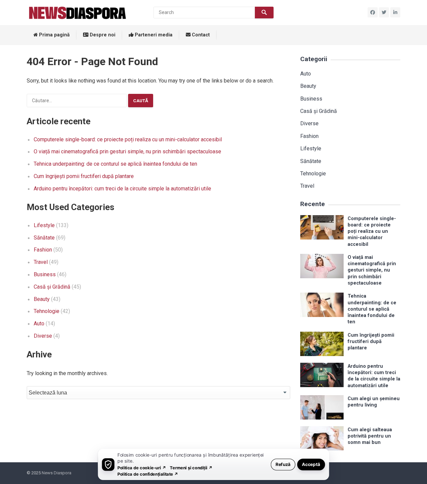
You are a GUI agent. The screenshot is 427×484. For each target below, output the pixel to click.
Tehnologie (46, 311)
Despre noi (101, 35)
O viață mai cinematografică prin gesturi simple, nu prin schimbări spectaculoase (127, 151)
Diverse (43, 336)
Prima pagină (54, 35)
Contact (200, 35)
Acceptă (311, 464)
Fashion (43, 250)
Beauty (42, 299)
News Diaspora (56, 472)
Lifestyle (44, 225)
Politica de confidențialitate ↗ (147, 473)
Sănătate (44, 237)
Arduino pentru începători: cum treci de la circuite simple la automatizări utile (122, 188)
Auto (39, 323)
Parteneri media (152, 35)
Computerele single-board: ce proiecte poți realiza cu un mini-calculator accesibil (128, 139)
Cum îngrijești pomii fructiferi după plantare (84, 176)
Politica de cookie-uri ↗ (141, 467)
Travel (41, 262)
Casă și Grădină (52, 287)
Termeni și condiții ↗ (191, 467)
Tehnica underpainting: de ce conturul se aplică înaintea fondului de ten (115, 164)
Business (45, 274)
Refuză (283, 464)
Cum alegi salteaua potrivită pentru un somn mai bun (370, 436)
